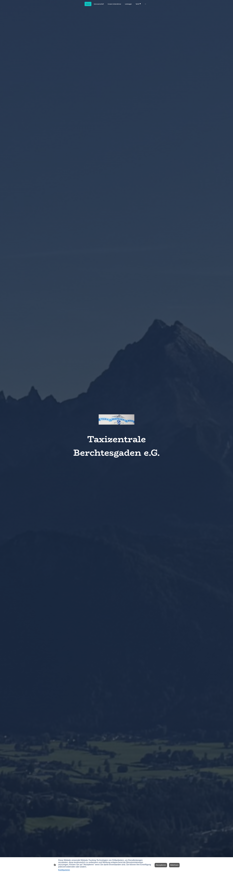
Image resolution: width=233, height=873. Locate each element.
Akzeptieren (161, 865)
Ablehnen (174, 865)
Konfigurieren (64, 870)
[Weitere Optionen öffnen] (145, 4)
